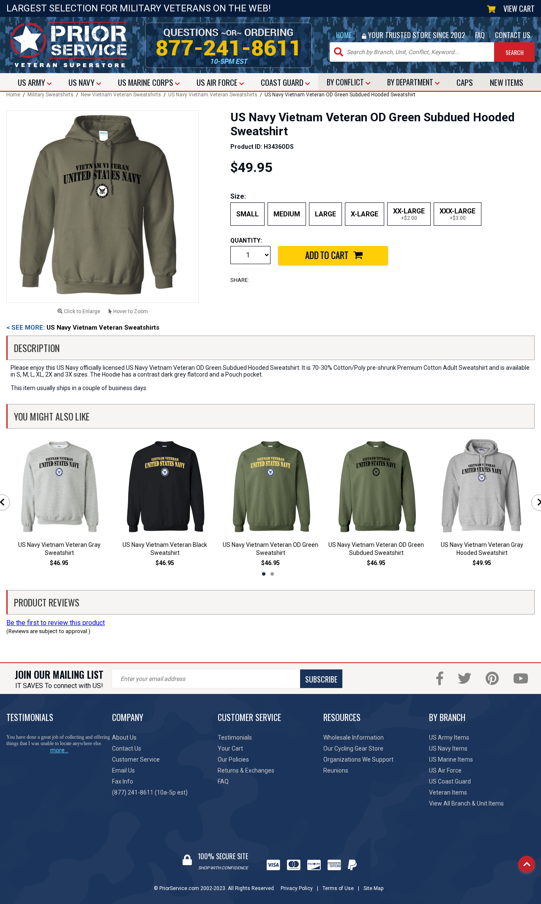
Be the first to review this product (55, 623)
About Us (124, 737)
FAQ (480, 35)
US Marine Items (451, 759)
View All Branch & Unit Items (466, 803)
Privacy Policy (297, 888)
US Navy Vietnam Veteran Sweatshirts (212, 95)
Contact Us (126, 748)
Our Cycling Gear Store (353, 748)
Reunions (335, 770)
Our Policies (233, 759)
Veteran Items (448, 792)
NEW (506, 82)
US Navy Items (448, 748)
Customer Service (136, 759)
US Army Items (449, 737)
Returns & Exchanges (246, 770)
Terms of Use (338, 888)
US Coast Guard (450, 781)
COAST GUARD (283, 82)
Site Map (373, 888)
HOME (344, 35)
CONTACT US (512, 35)
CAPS (464, 82)
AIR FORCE (218, 82)
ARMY (32, 82)
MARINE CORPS (146, 82)
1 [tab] (263, 574)
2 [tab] (272, 574)
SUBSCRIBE (321, 679)
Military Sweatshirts (50, 95)
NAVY (82, 82)
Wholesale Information (353, 737)
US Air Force (445, 770)
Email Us (123, 770)
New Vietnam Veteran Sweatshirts (121, 95)
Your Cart (230, 748)
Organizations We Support (358, 759)
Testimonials (235, 737)
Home (13, 95)
